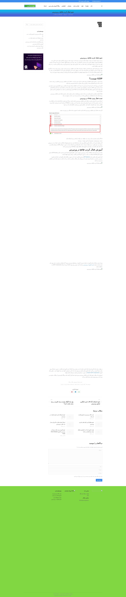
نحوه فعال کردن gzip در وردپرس (69, 384)
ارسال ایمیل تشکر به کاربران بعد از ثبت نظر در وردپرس (57, 423)
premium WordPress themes (67, 593)
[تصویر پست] (98, 417)
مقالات (100, 24)
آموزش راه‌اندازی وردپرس (38, 44)
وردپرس (62, 384)
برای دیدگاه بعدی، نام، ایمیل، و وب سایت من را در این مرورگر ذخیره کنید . (87, 476)
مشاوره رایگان (86, 497)
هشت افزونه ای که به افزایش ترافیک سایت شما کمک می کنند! (86, 430)
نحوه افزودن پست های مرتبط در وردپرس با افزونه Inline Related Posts (58, 431)
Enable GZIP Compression (93, 372)
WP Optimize (87, 157)
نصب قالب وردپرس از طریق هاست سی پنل (86, 415)
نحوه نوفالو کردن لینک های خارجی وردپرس (86, 423)
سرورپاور (99, 22)
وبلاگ (100, 26)
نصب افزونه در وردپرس (88, 264)
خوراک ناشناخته (68, 491)
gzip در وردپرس (83, 384)
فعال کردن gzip (77, 384)
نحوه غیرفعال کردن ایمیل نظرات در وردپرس (57, 415)
